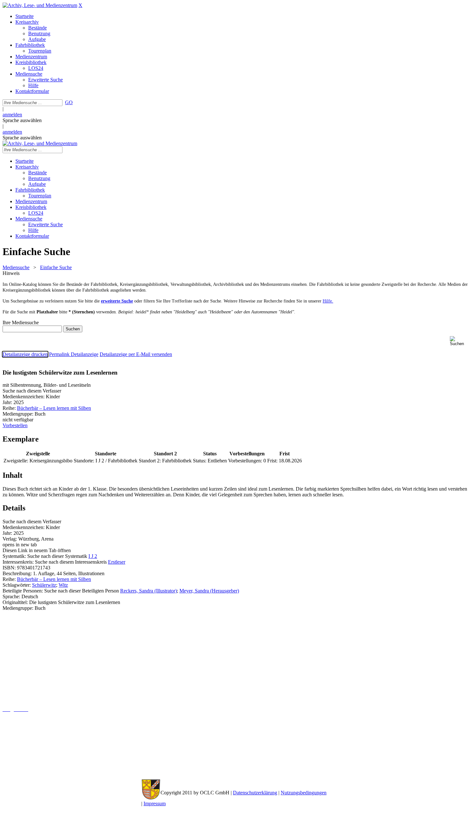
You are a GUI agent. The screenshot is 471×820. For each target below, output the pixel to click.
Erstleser (116, 562)
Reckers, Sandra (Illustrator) (148, 590)
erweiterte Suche (117, 301)
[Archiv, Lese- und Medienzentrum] (40, 5)
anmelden (12, 114)
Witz (63, 585)
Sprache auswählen (22, 120)
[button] (459, 341)
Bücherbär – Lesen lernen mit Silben (54, 408)
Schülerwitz (44, 585)
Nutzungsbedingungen (303, 792)
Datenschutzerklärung (255, 792)
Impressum (155, 803)
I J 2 (92, 556)
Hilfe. (328, 301)
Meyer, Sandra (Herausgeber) (209, 590)
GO (69, 102)
